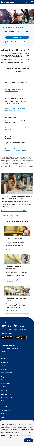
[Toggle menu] (32, 2)
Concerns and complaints (8, 380)
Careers (3, 365)
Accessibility (4, 407)
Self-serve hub (5, 390)
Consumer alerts (5, 383)
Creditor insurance (6, 401)
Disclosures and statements (9, 413)
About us (3, 363)
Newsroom (4, 369)
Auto (9, 329)
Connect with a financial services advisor (14, 211)
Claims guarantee (6, 410)
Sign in (3, 358)
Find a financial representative (17, 42)
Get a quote (17, 37)
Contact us (4, 386)
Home (4, 329)
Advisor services (5, 397)
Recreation (22, 329)
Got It (28, 440)
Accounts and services (8, 345)
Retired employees (6, 372)
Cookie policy (19, 434)
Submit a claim (5, 355)
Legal (2, 417)
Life (15, 329)
